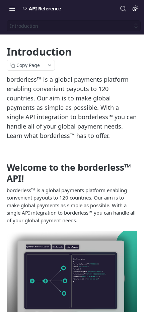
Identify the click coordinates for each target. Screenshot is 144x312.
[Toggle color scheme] (135, 8)
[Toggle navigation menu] (12, 8)
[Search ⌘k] (123, 8)
